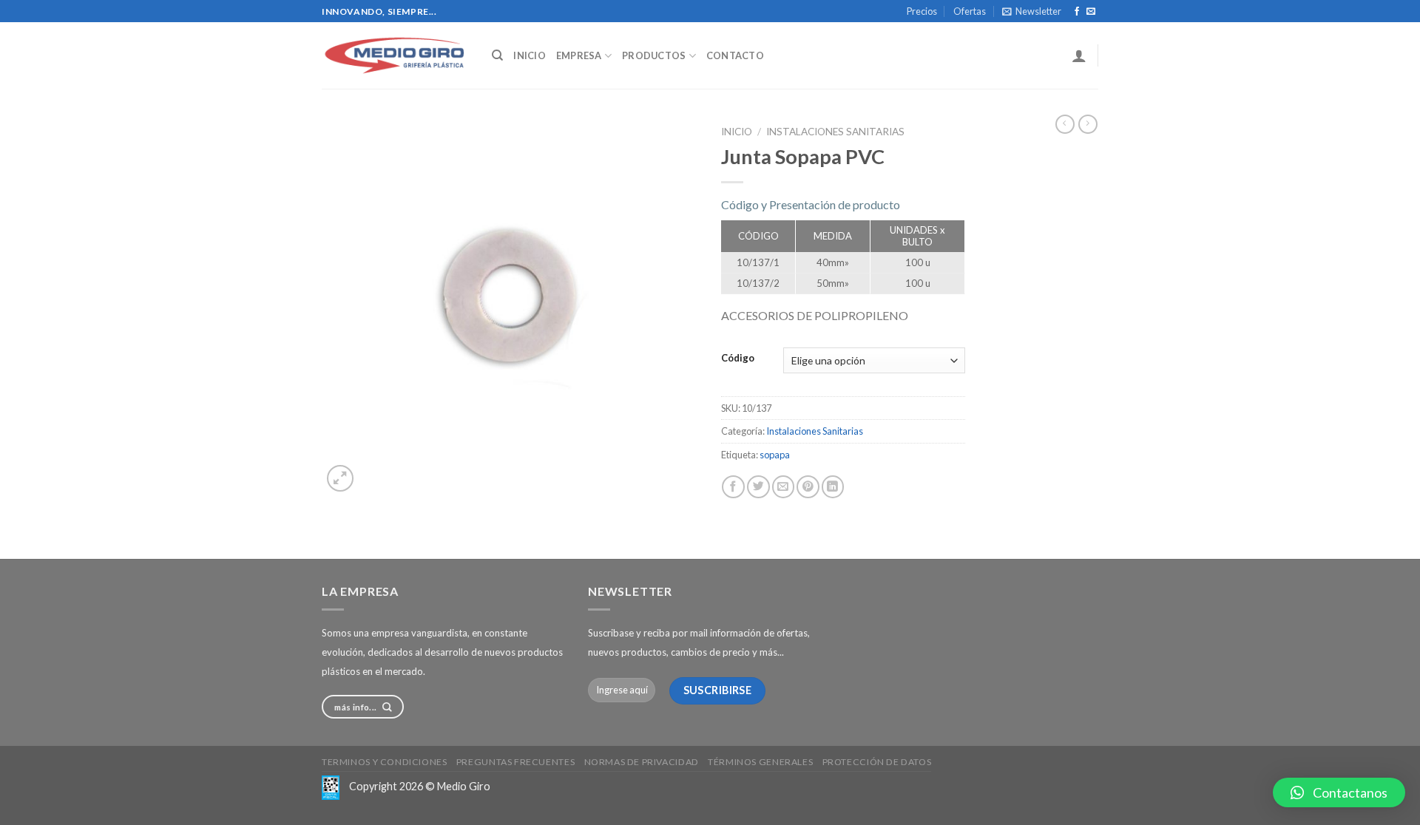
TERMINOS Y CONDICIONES (384, 761)
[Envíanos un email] (1090, 12)
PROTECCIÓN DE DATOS (877, 761)
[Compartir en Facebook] (733, 486)
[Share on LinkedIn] (833, 486)
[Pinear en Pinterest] (808, 486)
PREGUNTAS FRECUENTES (515, 761)
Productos (654, 55)
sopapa (775, 455)
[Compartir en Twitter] (758, 486)
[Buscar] (497, 55)
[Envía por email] (783, 486)
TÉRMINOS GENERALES (760, 761)
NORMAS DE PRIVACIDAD (641, 761)
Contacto (735, 55)
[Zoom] (340, 478)
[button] (1339, 792)
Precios (922, 11)
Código (737, 358)
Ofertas (969, 11)
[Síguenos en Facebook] (1076, 12)
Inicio (529, 55)
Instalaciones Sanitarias (835, 132)
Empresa (579, 55)
